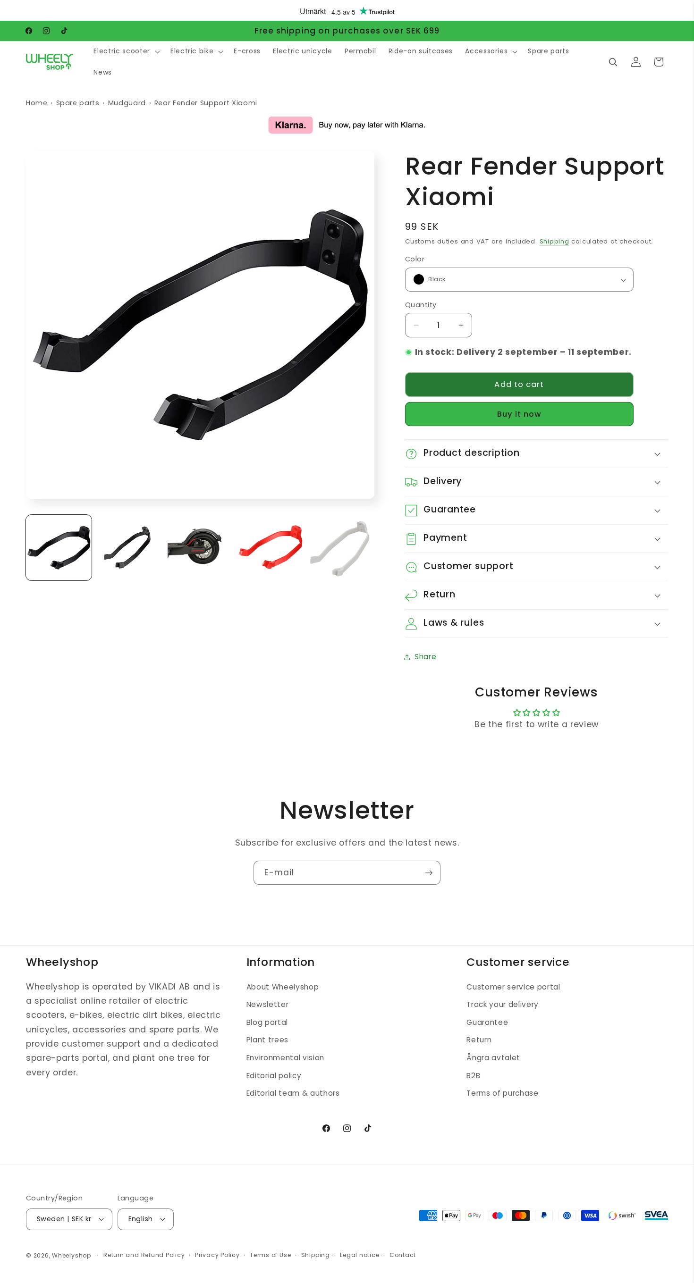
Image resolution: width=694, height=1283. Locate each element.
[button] (125, 51)
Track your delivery (502, 1004)
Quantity (421, 305)
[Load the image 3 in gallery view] (200, 547)
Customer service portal (513, 987)
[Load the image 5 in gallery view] (341, 547)
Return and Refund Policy (144, 1255)
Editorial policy (274, 1076)
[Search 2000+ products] (612, 61)
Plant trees (267, 1040)
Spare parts (78, 103)
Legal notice (359, 1255)
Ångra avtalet (493, 1058)
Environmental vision (285, 1058)
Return (478, 1040)
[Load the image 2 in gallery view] (129, 547)
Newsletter (267, 1004)
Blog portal (267, 1022)
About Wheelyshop (282, 987)
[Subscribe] (428, 873)
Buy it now (519, 414)
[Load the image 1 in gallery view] (59, 547)
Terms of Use (270, 1255)
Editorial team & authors (293, 1093)
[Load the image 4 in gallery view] (271, 547)
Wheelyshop (71, 1255)
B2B (473, 1076)
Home (37, 103)
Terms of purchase (502, 1093)
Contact (402, 1255)
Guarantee (487, 1022)
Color (414, 259)
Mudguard (127, 103)
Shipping (554, 241)
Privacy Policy (217, 1255)
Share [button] (425, 657)
